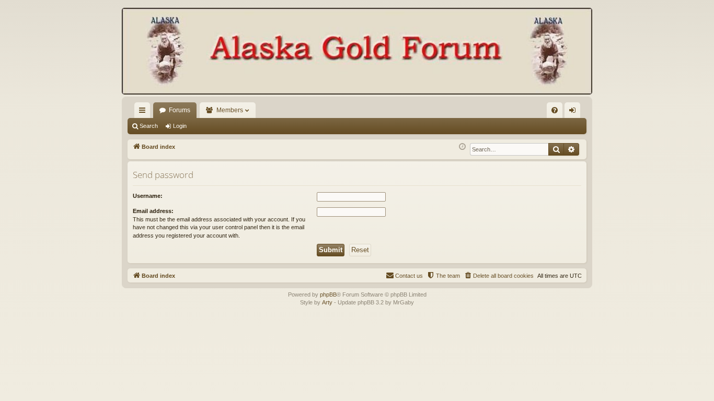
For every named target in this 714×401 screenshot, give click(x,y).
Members (229, 110)
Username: (148, 196)
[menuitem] (554, 110)
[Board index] (357, 52)
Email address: (153, 211)
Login (180, 126)
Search (149, 126)
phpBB (328, 294)
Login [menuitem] (574, 112)
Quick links (144, 112)
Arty (327, 302)
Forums (179, 110)
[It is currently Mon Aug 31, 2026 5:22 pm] (462, 147)
